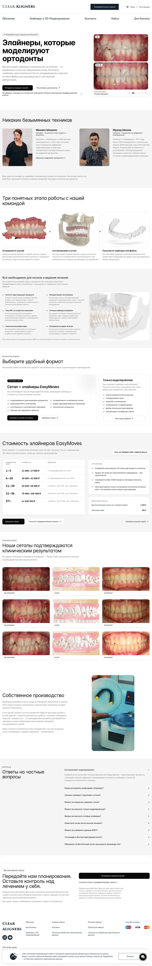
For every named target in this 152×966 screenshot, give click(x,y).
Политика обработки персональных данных (67, 933)
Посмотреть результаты (47, 88)
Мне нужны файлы (123, 418)
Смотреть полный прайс (136, 521)
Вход (133, 7)
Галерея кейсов (58, 922)
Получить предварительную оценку (43, 521)
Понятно (130, 956)
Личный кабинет (95, 922)
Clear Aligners (11, 926)
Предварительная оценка (104, 7)
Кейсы (115, 18)
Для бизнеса (142, 18)
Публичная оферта (96, 927)
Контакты (90, 18)
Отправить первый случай (16, 88)
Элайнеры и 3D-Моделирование (49, 18)
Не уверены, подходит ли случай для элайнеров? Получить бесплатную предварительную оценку (39, 94)
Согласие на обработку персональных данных (104, 933)
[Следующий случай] (146, 93)
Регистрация (144, 7)
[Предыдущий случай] (129, 93)
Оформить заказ (49, 418)
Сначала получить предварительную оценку (97, 882)
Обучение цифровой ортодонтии (50, 158)
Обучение (8, 18)
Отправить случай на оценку (21, 418)
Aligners (18, 6)
